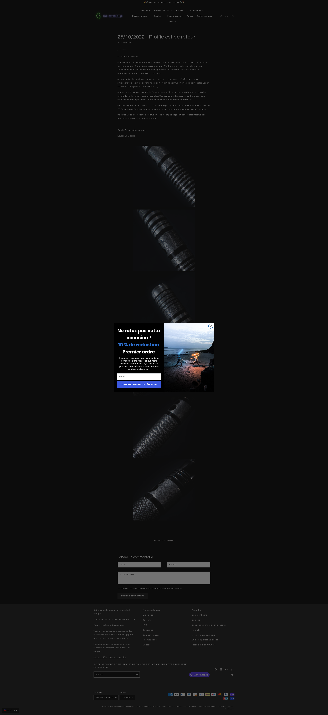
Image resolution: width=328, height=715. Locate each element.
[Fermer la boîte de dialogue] (210, 326)
